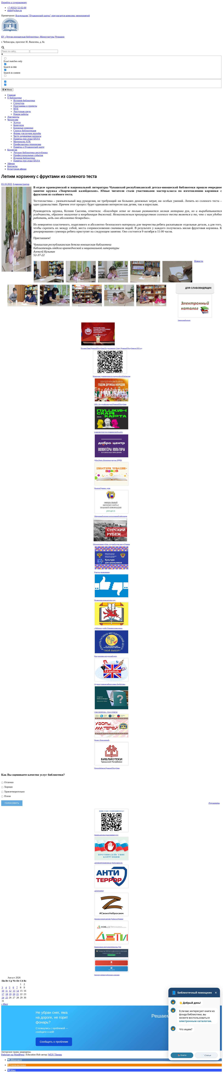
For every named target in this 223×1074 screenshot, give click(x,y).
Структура (18, 103)
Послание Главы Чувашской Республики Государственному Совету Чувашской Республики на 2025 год (111, 348)
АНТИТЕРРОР (99, 891)
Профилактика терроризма (27, 144)
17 (3, 994)
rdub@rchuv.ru (14, 10)
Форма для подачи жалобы (27, 133)
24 (3, 997)
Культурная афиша (16, 169)
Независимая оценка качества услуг (104, 600)
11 (6, 991)
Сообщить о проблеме (54, 1041)
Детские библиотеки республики (30, 152)
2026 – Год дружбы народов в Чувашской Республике (110, 404)
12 (10, 991)
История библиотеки (24, 100)
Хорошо (8, 787)
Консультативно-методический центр (105, 656)
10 (3, 991)
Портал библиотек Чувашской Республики (107, 768)
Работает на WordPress (12, 1054)
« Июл (4, 1004)
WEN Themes (55, 1054)
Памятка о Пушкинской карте (28, 147)
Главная (11, 95)
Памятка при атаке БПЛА (26, 139)
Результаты (214, 803)
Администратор (21, 184)
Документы (13, 117)
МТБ (15, 108)
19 (10, 994)
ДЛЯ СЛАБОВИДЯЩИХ (198, 288)
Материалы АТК (22, 141)
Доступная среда (22, 111)
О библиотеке (14, 97)
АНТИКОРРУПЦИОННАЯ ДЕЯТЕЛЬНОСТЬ (108, 863)
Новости (198, 261)
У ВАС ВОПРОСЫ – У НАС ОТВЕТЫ (105, 712)
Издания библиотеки (24, 158)
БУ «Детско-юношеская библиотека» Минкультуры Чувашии (32, 36)
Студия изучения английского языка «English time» (109, 684)
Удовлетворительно (14, 791)
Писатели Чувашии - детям (102, 488)
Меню (9, 90)
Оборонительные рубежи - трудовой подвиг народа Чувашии (111, 544)
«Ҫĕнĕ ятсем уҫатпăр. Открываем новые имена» (108, 628)
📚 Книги (182, 1055)
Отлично (9, 782)
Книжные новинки (23, 128)
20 (14, 994)
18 (6, 994)
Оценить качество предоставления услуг (106, 835)
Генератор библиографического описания (106, 975)
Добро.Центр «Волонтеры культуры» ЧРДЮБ (108, 460)
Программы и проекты (25, 106)
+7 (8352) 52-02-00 (16, 7)
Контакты (12, 166)
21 (17, 994)
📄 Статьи (206, 1055)
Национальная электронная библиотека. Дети (107, 947)
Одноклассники (17, 1065)
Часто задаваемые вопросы (27, 136)
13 (14, 991)
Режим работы (20, 114)
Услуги (17, 122)
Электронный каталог (184, 320)
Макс (13, 1070)
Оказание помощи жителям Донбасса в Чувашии (108, 919)
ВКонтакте (16, 1059)
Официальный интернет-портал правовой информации (110, 516)
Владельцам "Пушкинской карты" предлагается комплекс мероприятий (52, 15)
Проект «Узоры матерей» (102, 740)
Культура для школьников (102, 572)
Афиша (11, 163)
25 (6, 997)
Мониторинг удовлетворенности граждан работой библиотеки (111, 376)
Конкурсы (18, 125)
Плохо (7, 796)
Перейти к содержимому (14, 2)
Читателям (12, 119)
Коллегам (12, 149)
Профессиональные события (28, 155)
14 (17, 991)
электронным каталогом (195, 1021)
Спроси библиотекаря (24, 130)
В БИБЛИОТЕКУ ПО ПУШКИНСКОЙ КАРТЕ (108, 432)
